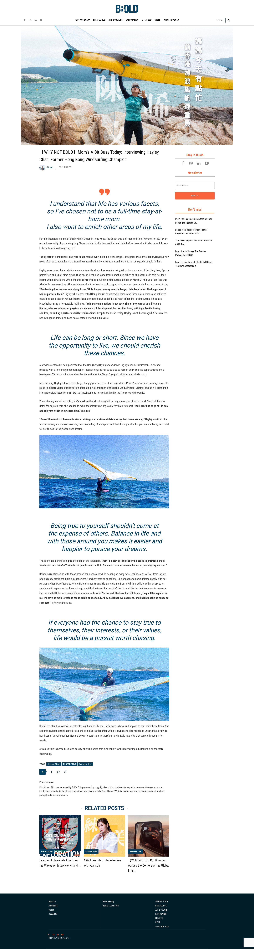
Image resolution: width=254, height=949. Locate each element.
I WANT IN (195, 196)
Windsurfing (85, 764)
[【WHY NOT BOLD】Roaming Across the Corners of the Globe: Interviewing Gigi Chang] (148, 836)
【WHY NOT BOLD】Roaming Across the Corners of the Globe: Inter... (148, 865)
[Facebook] (25, 20)
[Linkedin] (35, 20)
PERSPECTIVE (69, 764)
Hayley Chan (53, 764)
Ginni (49, 167)
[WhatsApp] (58, 772)
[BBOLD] (127, 9)
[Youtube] (41, 20)
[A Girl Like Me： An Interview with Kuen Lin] (104, 836)
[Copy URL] (65, 772)
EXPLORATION (46, 851)
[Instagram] (30, 20)
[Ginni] (42, 167)
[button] (228, 20)
